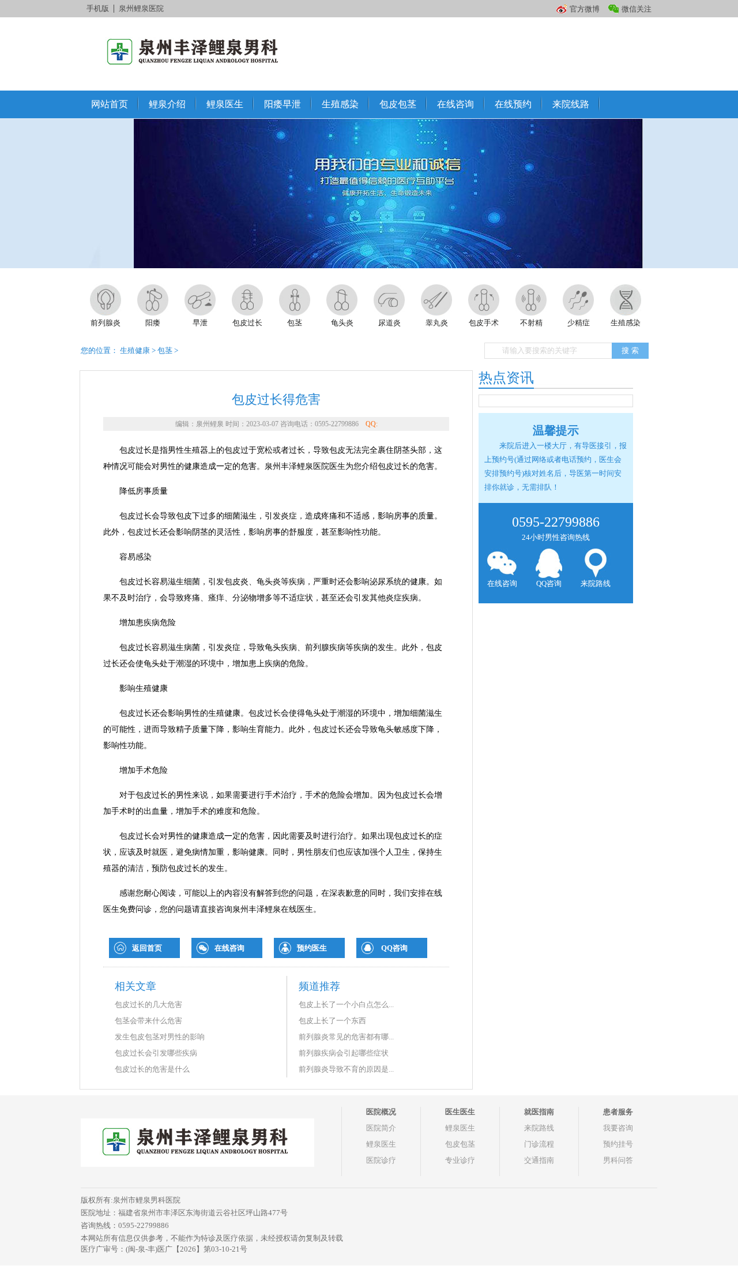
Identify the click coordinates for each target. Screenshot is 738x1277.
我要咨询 (618, 1128)
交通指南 (539, 1160)
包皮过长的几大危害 (148, 1004)
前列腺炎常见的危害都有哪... (346, 1036)
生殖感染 (340, 104)
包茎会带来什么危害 (148, 1020)
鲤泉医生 (224, 104)
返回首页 (147, 948)
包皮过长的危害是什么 (152, 1069)
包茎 (164, 350)
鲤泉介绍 (167, 104)
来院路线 (596, 583)
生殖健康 (135, 350)
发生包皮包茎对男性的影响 (160, 1036)
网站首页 (109, 104)
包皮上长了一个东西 (332, 1020)
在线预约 (513, 104)
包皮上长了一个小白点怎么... (346, 1004)
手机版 (97, 8)
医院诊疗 (381, 1160)
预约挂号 (618, 1144)
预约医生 (312, 948)
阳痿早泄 (282, 104)
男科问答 (618, 1160)
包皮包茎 (397, 104)
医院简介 (381, 1128)
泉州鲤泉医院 (141, 8)
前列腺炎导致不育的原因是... (346, 1069)
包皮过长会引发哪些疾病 (156, 1053)
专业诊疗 (460, 1160)
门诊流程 (539, 1144)
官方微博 (585, 9)
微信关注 (637, 9)
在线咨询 (455, 104)
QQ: (372, 424)
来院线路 (570, 104)
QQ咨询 (394, 948)
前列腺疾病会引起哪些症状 (344, 1053)
